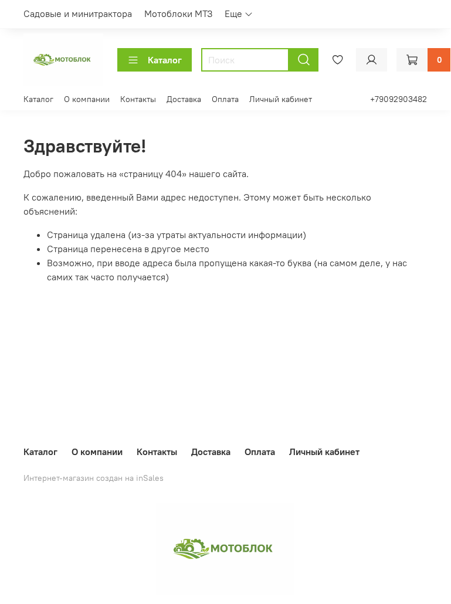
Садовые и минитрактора (77, 13)
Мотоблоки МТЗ (178, 13)
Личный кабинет (280, 99)
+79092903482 (398, 99)
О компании (87, 99)
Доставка (184, 99)
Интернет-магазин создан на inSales (93, 478)
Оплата (225, 99)
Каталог (165, 60)
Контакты (138, 99)
